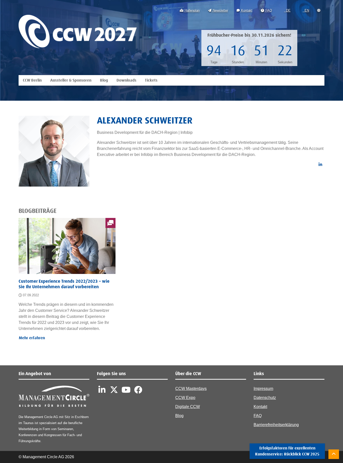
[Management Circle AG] (54, 397)
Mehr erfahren (32, 338)
